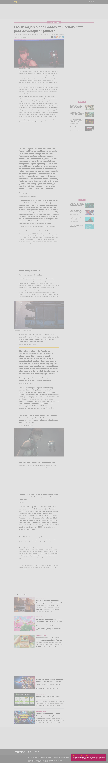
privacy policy (90, 758)
